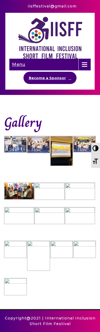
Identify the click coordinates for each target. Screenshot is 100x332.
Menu (18, 64)
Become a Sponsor (47, 78)
